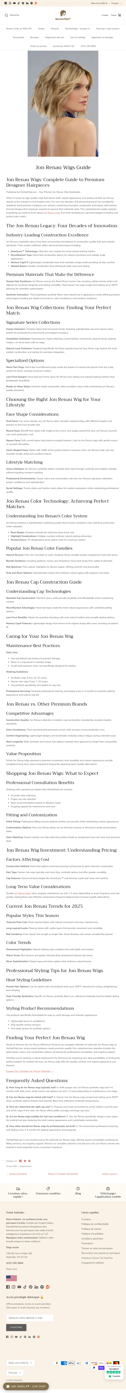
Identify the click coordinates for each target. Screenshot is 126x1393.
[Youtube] (14, 3)
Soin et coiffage (77, 37)
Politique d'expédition (92, 1233)
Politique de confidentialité (95, 1224)
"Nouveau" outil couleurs (108, 28)
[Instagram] (10, 3)
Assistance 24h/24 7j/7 (64, 46)
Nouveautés (18, 37)
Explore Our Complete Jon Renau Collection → (30, 1071)
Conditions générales (92, 1238)
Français (115, 3)
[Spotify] (31, 3)
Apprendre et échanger (102, 37)
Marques (55, 28)
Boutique (34, 37)
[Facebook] (6, 3)
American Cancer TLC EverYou (97, 1258)
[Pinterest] (23, 3)
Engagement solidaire (92, 1262)
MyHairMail (17, 1380)
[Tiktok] (19, 3)
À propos (86, 1219)
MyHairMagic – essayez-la (77, 28)
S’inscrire (16, 1327)
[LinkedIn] (27, 3)
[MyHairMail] (63, 15)
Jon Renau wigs (51, 212)
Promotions (87, 1243)
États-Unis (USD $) (99, 3)
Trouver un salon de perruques (97, 1248)
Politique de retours (91, 1228)
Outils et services (38, 46)
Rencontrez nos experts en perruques (100, 1253)
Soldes (41, 28)
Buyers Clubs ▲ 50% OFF (19, 28)
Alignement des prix (54, 37)
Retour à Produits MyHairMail (63, 1173)
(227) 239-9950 (88, 46)
